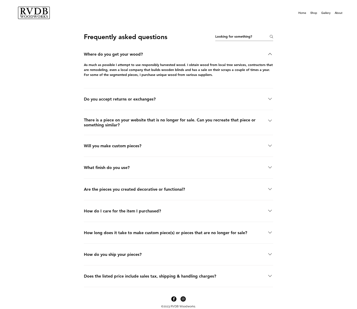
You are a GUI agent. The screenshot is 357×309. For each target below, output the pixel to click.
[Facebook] (173, 299)
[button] (313, 13)
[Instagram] (183, 299)
